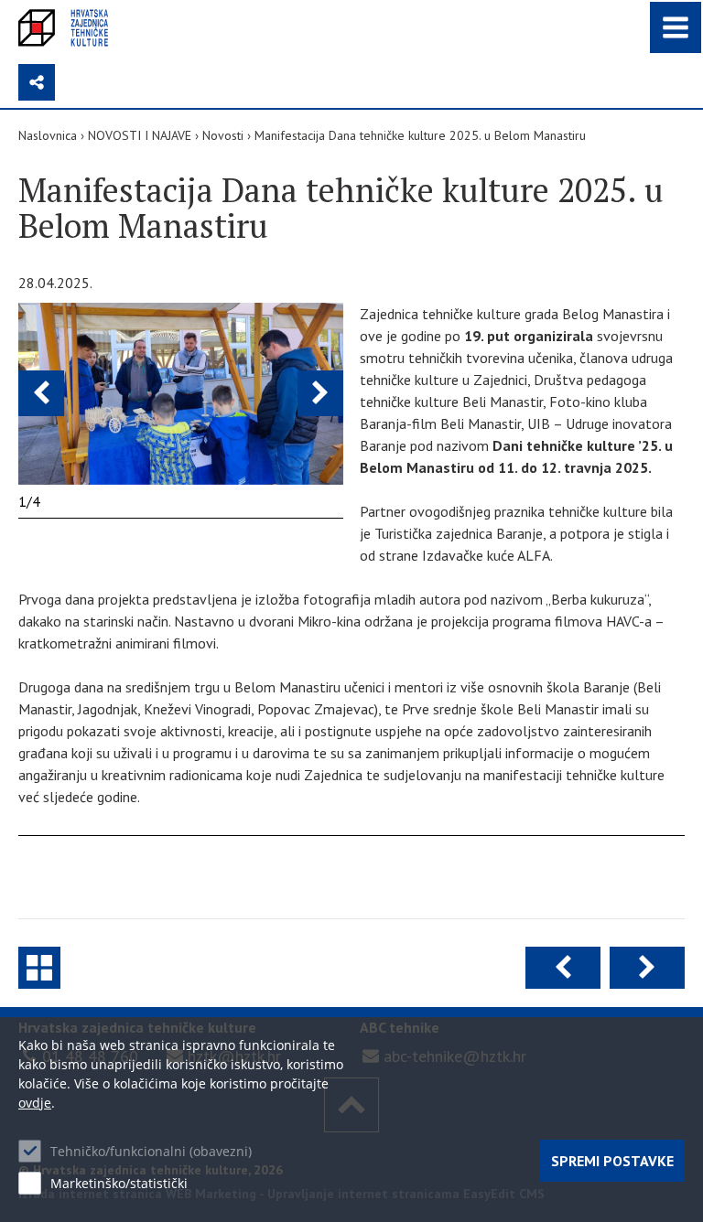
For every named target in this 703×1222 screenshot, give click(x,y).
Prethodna (562, 968)
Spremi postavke (612, 1161)
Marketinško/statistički (119, 1183)
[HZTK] (63, 28)
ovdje (34, 1102)
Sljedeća (647, 968)
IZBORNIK (675, 27)
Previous (41, 393)
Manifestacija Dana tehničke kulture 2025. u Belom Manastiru (420, 135)
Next (320, 393)
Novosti (222, 135)
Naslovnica (47, 135)
